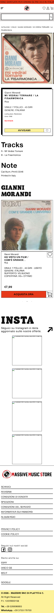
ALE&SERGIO (8, 517)
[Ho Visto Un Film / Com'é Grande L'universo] (27, 225)
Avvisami (24, 130)
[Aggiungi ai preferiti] (47, 130)
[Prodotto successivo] (32, 301)
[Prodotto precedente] (22, 301)
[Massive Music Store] (27, 8)
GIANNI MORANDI (25, 27)
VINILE (13, 27)
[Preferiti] (44, 8)
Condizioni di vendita (14, 496)
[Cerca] (50, 17)
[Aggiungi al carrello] (49, 294)
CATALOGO (5, 27)
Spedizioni (7, 501)
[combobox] (27, 17)
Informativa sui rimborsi (17, 511)
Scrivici (6, 486)
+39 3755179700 (22, 610)
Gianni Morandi (12, 92)
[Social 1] (3, 549)
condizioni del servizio (16, 506)
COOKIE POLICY (10, 534)
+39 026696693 (13, 606)
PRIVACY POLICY (10, 529)
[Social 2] (10, 549)
